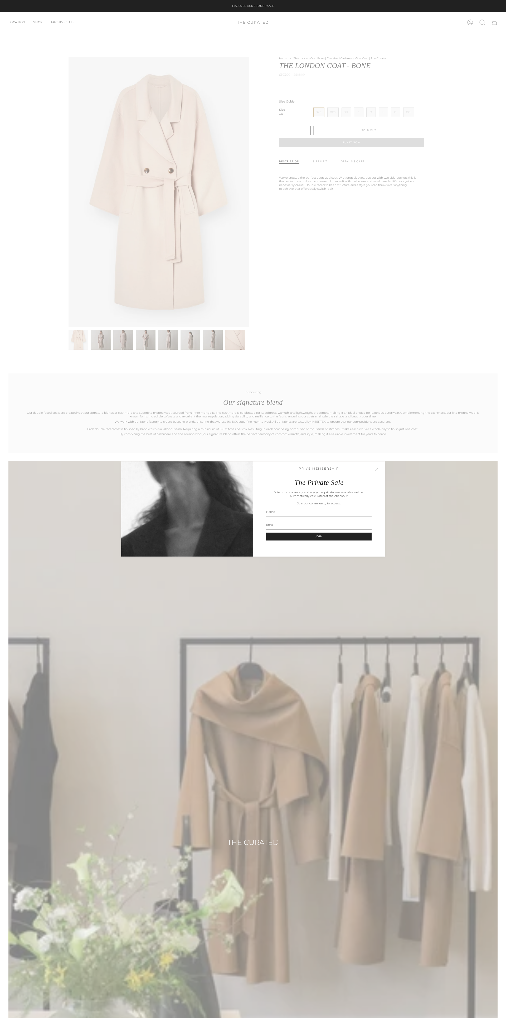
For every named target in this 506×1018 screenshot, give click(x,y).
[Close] (377, 469)
